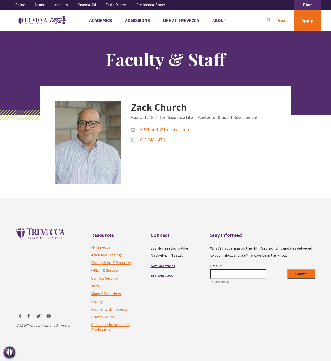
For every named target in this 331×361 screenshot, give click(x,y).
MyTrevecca (100, 247)
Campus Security (104, 278)
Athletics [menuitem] (61, 4)
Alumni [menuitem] (40, 4)
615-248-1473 (152, 140)
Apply (307, 20)
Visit (282, 20)
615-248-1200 (162, 275)
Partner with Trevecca (109, 309)
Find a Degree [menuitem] (116, 4)
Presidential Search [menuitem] (151, 4)
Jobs (95, 285)
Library (97, 301)
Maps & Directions (106, 293)
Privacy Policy (102, 316)
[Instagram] (18, 316)
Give (307, 5)
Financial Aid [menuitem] (87, 4)
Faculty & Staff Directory (111, 262)
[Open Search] (269, 20)
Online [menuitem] (20, 4)
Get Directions (163, 265)
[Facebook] (28, 316)
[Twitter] (38, 316)
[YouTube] (48, 316)
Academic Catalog (106, 254)
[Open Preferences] (9, 352)
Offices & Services (105, 270)
